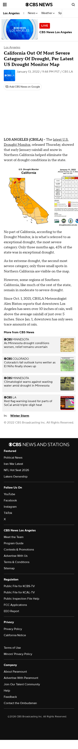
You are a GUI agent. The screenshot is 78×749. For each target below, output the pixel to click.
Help (7, 690)
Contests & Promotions (19, 549)
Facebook (10, 500)
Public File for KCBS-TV (19, 586)
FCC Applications (15, 604)
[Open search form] (73, 4)
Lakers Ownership (15, 476)
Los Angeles (11, 13)
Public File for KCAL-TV (19, 592)
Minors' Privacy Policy (18, 654)
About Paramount (15, 671)
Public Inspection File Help (21, 598)
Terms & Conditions (16, 562)
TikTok (8, 512)
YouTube (9, 494)
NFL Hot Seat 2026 (16, 470)
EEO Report (11, 611)
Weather (47, 13)
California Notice (15, 635)
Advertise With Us (15, 555)
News (32, 13)
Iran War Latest (13, 463)
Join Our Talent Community (22, 684)
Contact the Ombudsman (20, 703)
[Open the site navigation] (14, 4)
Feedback (10, 696)
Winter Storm (19, 416)
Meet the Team (13, 537)
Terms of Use (12, 647)
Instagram (10, 506)
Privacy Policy (13, 629)
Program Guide (13, 543)
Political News (13, 457)
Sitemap (9, 568)
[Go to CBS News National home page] (39, 4)
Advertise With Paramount (21, 677)
